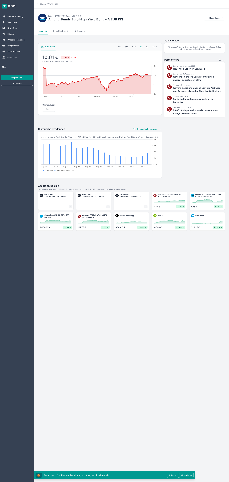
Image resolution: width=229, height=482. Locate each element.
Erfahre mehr (102, 475)
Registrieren (17, 77)
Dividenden (79, 31)
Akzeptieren (186, 475)
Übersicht (43, 31)
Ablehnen (173, 475)
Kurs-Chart (50, 47)
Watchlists (12, 22)
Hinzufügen (214, 18)
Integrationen (13, 45)
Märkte (10, 34)
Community (12, 57)
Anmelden (17, 83)
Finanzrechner (13, 51)
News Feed (12, 28)
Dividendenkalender (16, 40)
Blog (4, 67)
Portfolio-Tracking (15, 16)
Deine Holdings (61, 31)
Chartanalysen (48, 105)
